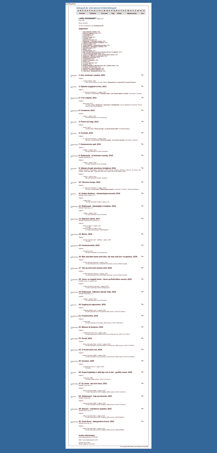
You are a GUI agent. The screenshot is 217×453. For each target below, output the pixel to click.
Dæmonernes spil (88, 40)
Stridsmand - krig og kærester (92, 68)
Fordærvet (86, 35)
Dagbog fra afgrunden (89, 57)
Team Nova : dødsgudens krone (92, 71)
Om (142, 13)
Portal (85, 61)
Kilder (119, 13)
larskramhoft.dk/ (98, 25)
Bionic (85, 49)
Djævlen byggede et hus (90, 33)
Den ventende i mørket (90, 31)
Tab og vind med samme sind (92, 53)
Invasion (85, 64)
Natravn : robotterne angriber (92, 69)
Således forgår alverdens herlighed (93, 42)
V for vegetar (87, 34)
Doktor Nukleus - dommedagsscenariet (94, 45)
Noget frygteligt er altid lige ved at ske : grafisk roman (99, 65)
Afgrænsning (131, 13)
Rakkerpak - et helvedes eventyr (92, 41)
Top (142, 75)
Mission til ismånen (89, 60)
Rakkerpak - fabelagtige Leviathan (93, 46)
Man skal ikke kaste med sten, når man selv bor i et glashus (100, 52)
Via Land (104, 13)
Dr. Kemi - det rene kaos (90, 67)
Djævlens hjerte (87, 48)
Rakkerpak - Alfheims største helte (93, 56)
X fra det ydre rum (88, 63)
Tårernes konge (87, 44)
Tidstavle (93, 13)
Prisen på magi (87, 37)
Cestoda (85, 38)
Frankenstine (87, 58)
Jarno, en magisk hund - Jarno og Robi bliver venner (98, 54)
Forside (82, 13)
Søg (112, 13)
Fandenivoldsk (87, 50)
